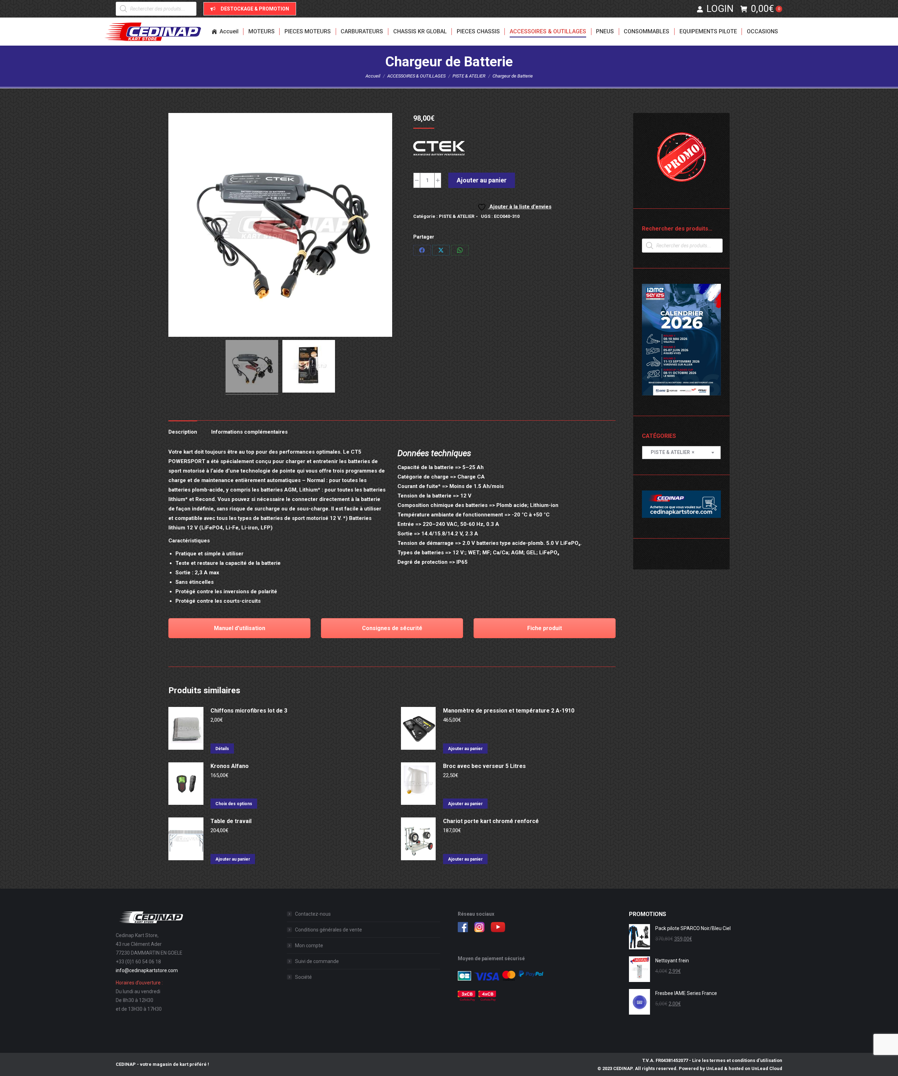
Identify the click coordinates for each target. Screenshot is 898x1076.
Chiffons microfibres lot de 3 (248, 710)
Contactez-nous (313, 914)
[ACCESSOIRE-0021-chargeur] (308, 367)
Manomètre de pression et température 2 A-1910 (508, 710)
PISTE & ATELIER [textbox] (671, 452)
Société (303, 977)
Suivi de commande (317, 961)
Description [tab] (182, 432)
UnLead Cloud (766, 1068)
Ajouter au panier (482, 180)
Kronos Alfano (229, 766)
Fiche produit (544, 628)
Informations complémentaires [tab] (249, 432)
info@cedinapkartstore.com (147, 970)
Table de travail (231, 821)
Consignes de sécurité (392, 628)
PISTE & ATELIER (456, 216)
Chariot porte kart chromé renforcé (491, 821)
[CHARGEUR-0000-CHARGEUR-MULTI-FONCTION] (252, 367)
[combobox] (681, 452)
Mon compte (309, 945)
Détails (222, 748)
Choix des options (233, 803)
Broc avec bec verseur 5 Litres (484, 766)
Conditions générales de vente (328, 930)
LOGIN (719, 8)
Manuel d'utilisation (239, 628)
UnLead (714, 1068)
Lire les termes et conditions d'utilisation (737, 1060)
